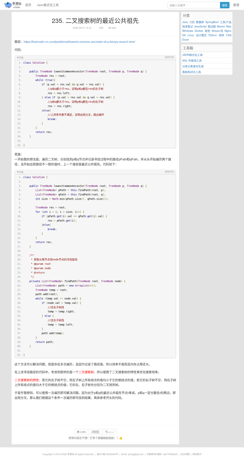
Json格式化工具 (48, 5)
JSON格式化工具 (192, 55)
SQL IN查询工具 (192, 60)
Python (213, 35)
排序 (221, 35)
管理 (236, 5)
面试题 (212, 26)
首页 (28, 5)
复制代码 (169, 57)
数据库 (200, 22)
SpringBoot (212, 22)
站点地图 (185, 454)
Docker (199, 31)
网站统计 (197, 454)
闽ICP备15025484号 (107, 454)
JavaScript (200, 26)
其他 (207, 31)
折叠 (21, 57)
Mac (228, 26)
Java (185, 22)
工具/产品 (225, 22)
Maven (221, 26)
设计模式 (201, 35)
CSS (228, 35)
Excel (185, 39)
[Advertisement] (95, 412)
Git (184, 35)
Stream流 (217, 31)
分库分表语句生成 (193, 66)
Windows (187, 31)
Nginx (228, 31)
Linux (191, 35)
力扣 (192, 22)
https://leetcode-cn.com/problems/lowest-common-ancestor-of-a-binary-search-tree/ (79, 41)
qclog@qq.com (136, 454)
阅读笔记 (187, 26)
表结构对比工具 (191, 72)
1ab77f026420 (170, 454)
